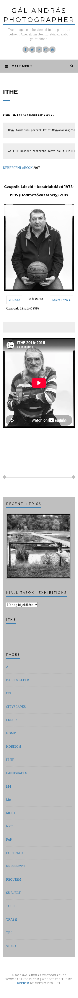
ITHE (10, 760)
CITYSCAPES (16, 707)
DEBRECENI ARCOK (18, 168)
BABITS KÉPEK (17, 680)
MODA (11, 813)
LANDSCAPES (16, 773)
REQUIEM (13, 879)
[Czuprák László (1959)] (39, 247)
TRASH (11, 919)
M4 (8, 786)
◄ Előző (14, 300)
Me (8, 800)
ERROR (11, 720)
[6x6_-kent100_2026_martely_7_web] (39, 578)
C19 (8, 693)
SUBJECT (13, 893)
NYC (9, 826)
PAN (9, 839)
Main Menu (21, 66)
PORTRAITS (15, 853)
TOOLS (11, 906)
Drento (23, 983)
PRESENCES (15, 866)
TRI (9, 933)
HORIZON (13, 746)
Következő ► (62, 300)
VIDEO (11, 946)
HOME (11, 733)
